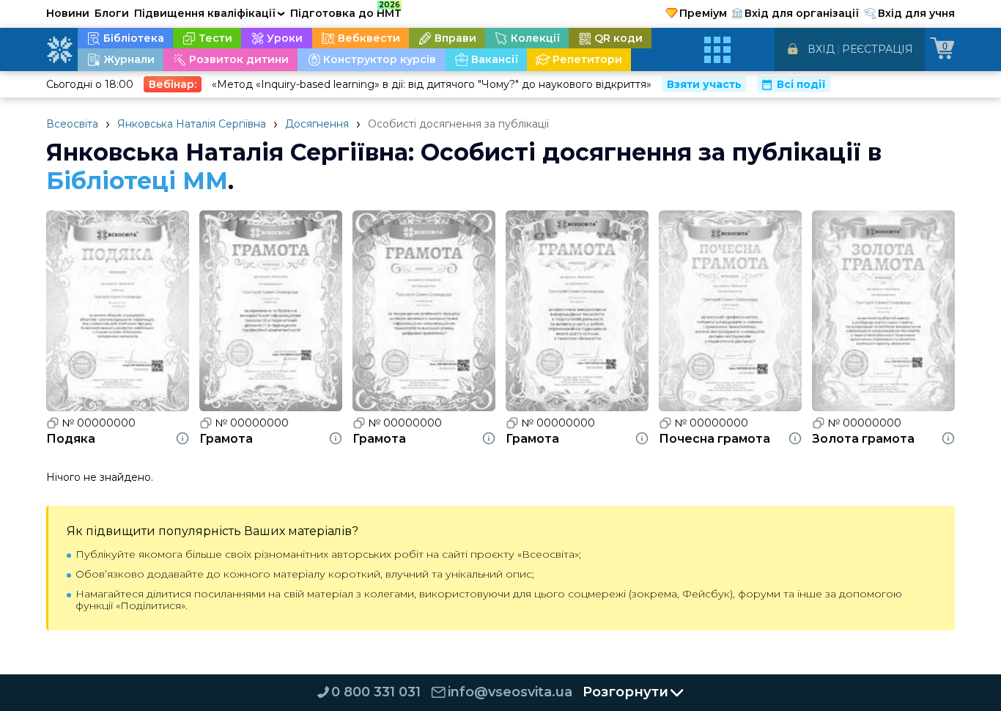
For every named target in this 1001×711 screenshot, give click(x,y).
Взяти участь (704, 84)
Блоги (112, 13)
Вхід (821, 49)
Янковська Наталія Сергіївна (191, 123)
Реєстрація (877, 49)
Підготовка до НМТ (346, 11)
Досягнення (317, 123)
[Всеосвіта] (59, 50)
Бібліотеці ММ (137, 180)
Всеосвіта (72, 123)
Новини (67, 13)
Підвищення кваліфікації (209, 13)
